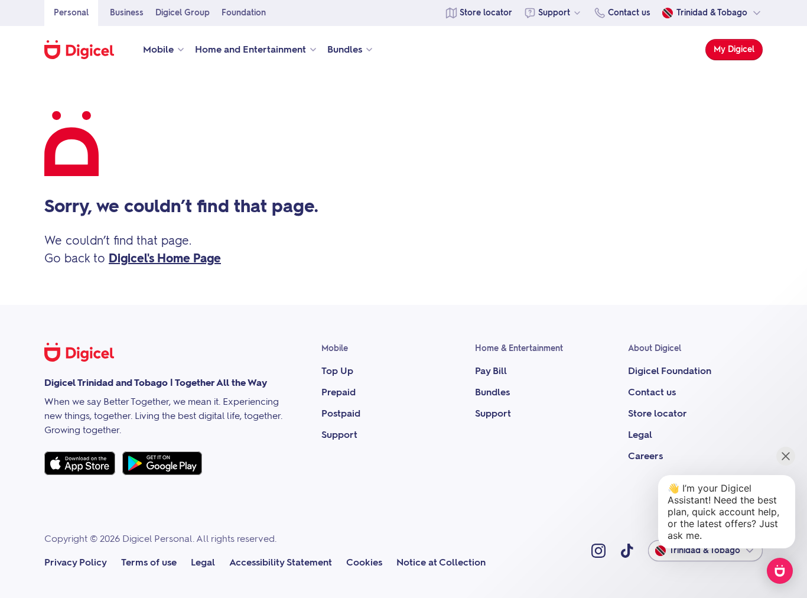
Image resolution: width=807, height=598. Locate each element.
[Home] (85, 49)
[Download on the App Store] (79, 463)
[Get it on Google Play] (162, 463)
